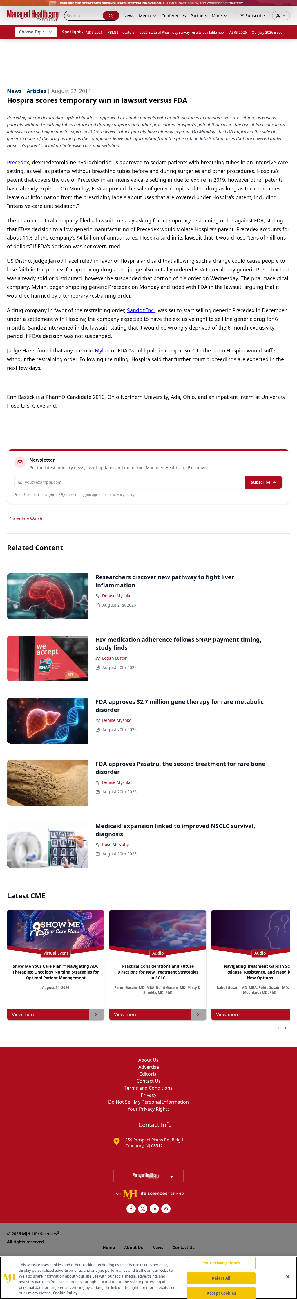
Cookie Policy (65, 1293)
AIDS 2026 (94, 32)
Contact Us (149, 1081)
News (129, 15)
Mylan (102, 350)
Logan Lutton (115, 658)
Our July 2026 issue (267, 32)
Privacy (148, 1095)
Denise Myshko (116, 595)
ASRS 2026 (238, 32)
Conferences (174, 15)
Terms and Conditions (148, 1088)
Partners (199, 15)
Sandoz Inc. (141, 310)
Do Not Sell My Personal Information (148, 1102)
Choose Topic (32, 32)
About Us (148, 1060)
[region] (148, 1277)
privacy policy (124, 494)
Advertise (148, 1067)
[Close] (287, 1277)
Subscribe (260, 482)
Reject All (221, 1278)
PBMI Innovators (121, 32)
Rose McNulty (115, 844)
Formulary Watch (25, 518)
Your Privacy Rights (149, 1109)
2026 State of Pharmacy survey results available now (182, 32)
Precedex (18, 162)
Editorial (149, 1074)
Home (109, 1247)
